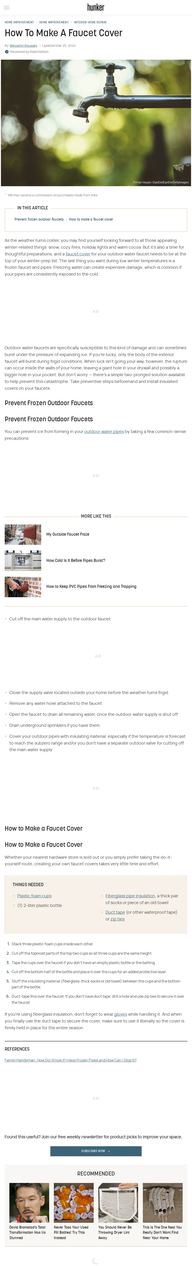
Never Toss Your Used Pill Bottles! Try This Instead (71, 1233)
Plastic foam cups (34, 896)
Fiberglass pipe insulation (130, 896)
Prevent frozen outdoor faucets (39, 220)
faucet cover (78, 254)
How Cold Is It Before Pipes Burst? (75, 561)
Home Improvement (19, 22)
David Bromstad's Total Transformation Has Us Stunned (27, 1233)
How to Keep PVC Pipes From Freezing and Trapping (91, 587)
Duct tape (115, 912)
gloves (120, 1014)
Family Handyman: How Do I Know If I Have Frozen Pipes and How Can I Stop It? (71, 1060)
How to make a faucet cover (91, 220)
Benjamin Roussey (23, 45)
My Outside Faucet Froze (67, 534)
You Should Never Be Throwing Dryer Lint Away (115, 1233)
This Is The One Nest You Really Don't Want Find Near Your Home (162, 1233)
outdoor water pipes (104, 432)
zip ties (118, 919)
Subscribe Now (93, 1151)
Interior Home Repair (90, 22)
